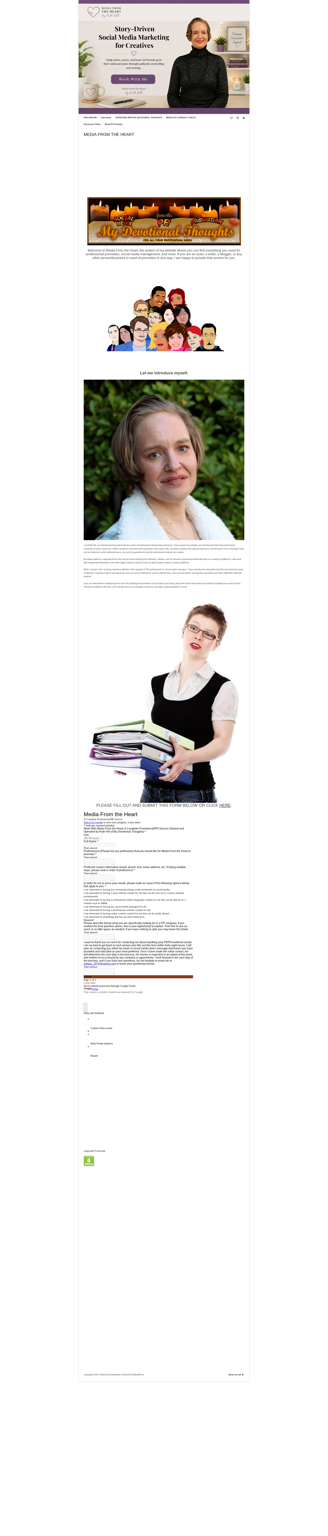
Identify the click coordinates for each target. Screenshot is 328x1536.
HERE (225, 805)
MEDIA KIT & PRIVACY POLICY (181, 117)
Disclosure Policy (92, 124)
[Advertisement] (164, 172)
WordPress (139, 1374)
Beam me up (235, 1374)
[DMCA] (89, 1165)
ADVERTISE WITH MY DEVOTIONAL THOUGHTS (138, 117)
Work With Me (90, 117)
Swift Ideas (116, 1374)
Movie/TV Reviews (114, 124)
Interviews (106, 117)
